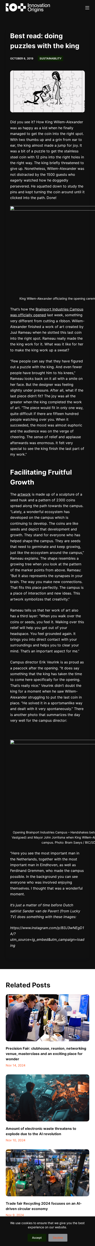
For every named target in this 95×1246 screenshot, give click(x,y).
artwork (24, 494)
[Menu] (87, 8)
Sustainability (50, 58)
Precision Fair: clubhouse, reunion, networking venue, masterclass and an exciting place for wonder (46, 1053)
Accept (37, 1237)
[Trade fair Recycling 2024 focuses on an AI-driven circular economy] (47, 1172)
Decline (58, 1237)
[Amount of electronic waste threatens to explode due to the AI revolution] (47, 1097)
